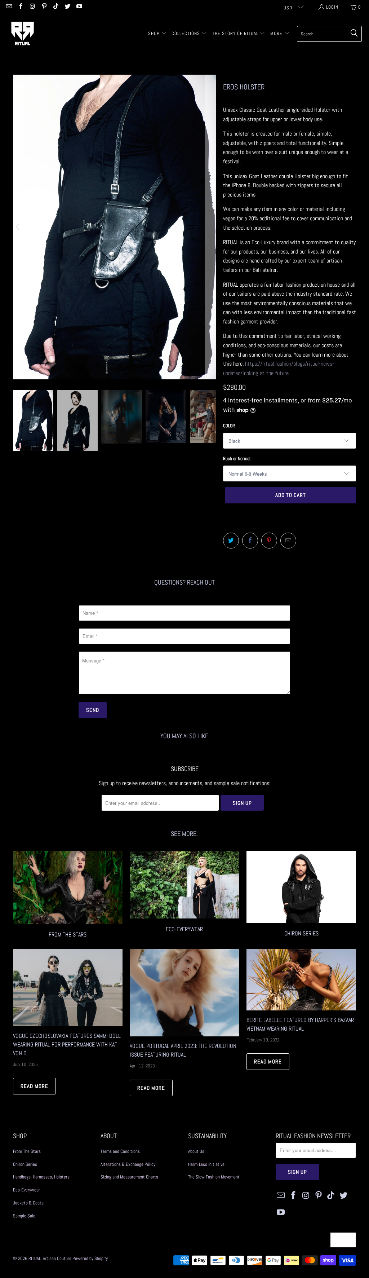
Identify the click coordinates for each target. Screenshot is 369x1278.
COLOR (229, 426)
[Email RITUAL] (8, 7)
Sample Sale (24, 1216)
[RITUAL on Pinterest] (43, 7)
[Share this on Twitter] (231, 540)
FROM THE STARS (68, 895)
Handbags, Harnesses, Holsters (41, 1177)
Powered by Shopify (90, 1258)
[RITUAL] (22, 33)
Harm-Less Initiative (206, 1164)
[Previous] (18, 227)
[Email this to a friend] (288, 540)
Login (332, 7)
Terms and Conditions (120, 1151)
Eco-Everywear (184, 895)
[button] (157, 34)
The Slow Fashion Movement (214, 1177)
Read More (34, 1086)
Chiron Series (25, 1164)
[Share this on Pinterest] (269, 540)
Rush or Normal (236, 458)
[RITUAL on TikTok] (55, 7)
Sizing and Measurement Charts (129, 1177)
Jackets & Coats (28, 1203)
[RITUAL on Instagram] (32, 7)
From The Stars (27, 1151)
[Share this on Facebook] (250, 540)
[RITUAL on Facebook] (20, 7)
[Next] (210, 227)
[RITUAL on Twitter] (67, 7)
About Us (196, 1151)
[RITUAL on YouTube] (78, 7)
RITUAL (34, 1258)
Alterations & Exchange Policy (128, 1164)
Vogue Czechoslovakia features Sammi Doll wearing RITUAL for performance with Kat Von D (67, 1044)
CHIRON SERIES (301, 895)
